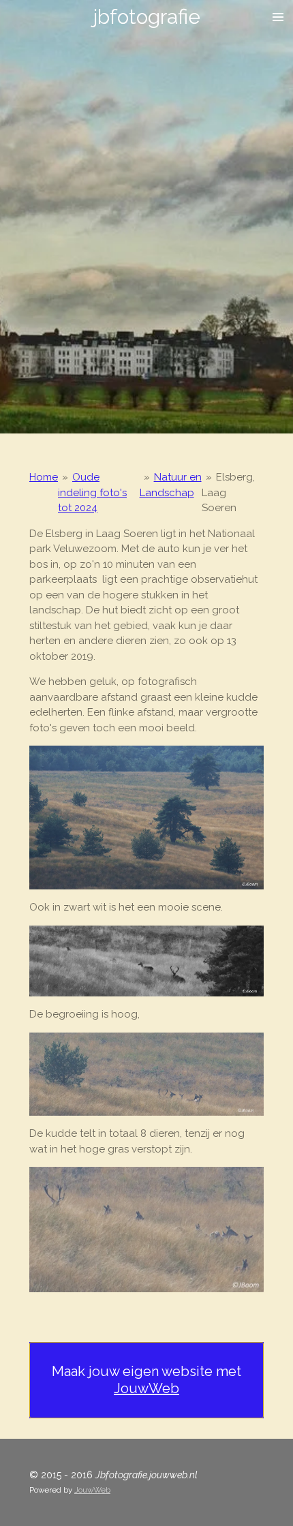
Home (43, 477)
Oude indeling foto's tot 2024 (92, 492)
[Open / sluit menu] (278, 17)
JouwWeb (146, 1388)
